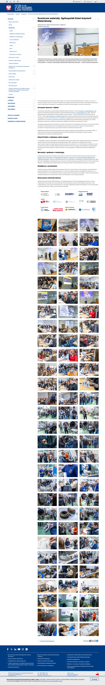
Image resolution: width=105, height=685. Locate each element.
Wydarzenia (46, 26)
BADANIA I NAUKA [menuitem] (13, 118)
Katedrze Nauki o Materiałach (45, 157)
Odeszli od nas (13, 51)
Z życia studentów (14, 39)
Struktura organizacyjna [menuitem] (15, 60)
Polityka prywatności (72, 676)
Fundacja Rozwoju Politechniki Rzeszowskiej (78, 657)
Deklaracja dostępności (72, 674)
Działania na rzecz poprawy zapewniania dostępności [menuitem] (19, 67)
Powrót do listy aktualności (47, 641)
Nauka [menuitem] (10, 25)
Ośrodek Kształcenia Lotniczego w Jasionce (78, 661)
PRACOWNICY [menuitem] (11, 109)
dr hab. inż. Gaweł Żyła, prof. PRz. (59, 116)
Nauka (11, 31)
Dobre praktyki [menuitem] (12, 74)
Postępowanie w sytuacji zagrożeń (17, 661)
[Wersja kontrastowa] (7, 1)
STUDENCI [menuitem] (10, 100)
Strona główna (10, 14)
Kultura (11, 45)
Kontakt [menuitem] (11, 94)
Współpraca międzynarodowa (17, 33)
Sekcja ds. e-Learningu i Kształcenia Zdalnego (78, 664)
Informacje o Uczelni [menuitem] (14, 57)
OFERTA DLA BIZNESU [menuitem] (14, 115)
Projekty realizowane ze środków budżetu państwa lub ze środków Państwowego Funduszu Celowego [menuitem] (19, 90)
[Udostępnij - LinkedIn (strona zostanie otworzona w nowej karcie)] (97, 641)
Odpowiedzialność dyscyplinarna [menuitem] (17, 71)
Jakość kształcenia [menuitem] (13, 63)
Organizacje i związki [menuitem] (14, 79)
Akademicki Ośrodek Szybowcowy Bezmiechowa (79, 655)
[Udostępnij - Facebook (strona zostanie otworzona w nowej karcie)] (90, 641)
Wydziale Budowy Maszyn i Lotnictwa (64, 157)
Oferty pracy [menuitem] (12, 76)
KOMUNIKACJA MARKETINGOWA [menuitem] (17, 121)
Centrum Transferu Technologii (45, 661)
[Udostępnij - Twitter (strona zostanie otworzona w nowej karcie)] (92, 641)
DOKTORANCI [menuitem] (11, 103)
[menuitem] (34, 19)
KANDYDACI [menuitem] (11, 97)
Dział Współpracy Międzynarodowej (46, 663)
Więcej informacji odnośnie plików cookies (51, 681)
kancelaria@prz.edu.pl (46, 676)
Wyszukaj (77, 1)
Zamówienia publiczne (13, 667)
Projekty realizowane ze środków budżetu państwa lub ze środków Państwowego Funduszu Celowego (21, 664)
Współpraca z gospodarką (16, 36)
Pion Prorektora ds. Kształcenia (45, 665)
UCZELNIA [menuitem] (10, 19)
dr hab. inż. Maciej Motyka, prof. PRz (80, 112)
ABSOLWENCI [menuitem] (11, 106)
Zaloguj (88, 1)
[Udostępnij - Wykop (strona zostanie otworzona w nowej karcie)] (95, 641)
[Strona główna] (19, 8)
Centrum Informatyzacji (43, 658)
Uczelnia (18, 14)
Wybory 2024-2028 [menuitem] (13, 22)
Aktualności (24, 14)
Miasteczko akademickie (73, 659)
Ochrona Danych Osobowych (15, 658)
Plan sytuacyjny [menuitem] (13, 82)
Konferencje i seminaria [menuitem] (15, 54)
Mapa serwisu (70, 673)
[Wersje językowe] (96, 1)
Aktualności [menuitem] (12, 28)
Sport (10, 48)
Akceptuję (94, 679)
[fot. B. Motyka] (68, 42)
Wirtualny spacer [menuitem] (13, 85)
